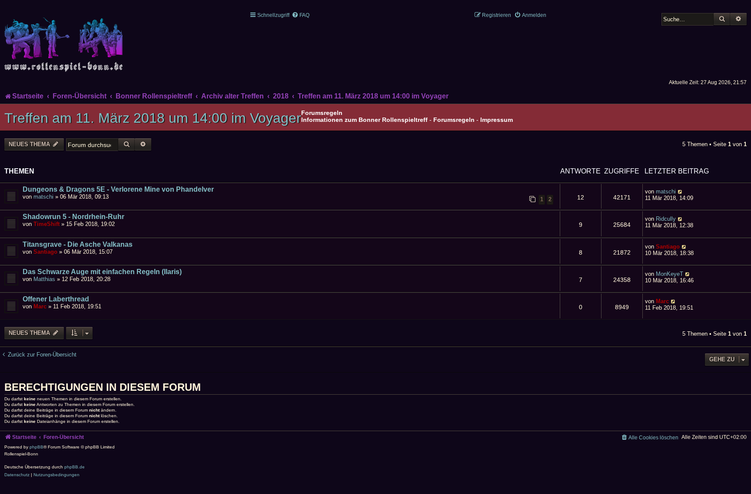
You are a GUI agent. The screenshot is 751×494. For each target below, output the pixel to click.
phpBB (36, 447)
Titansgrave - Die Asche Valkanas (78, 244)
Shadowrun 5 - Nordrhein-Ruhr (73, 216)
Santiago (45, 252)
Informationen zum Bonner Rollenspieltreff (364, 119)
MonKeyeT (669, 274)
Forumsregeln (454, 119)
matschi (43, 196)
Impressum (496, 119)
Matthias (44, 279)
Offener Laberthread (56, 299)
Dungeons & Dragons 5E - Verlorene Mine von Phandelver (118, 189)
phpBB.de (74, 467)
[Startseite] (65, 39)
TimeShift (46, 224)
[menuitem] (300, 15)
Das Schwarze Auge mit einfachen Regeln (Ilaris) (102, 271)
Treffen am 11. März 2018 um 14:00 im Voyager (152, 118)
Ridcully (666, 219)
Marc (40, 306)
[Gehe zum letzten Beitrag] (680, 191)
